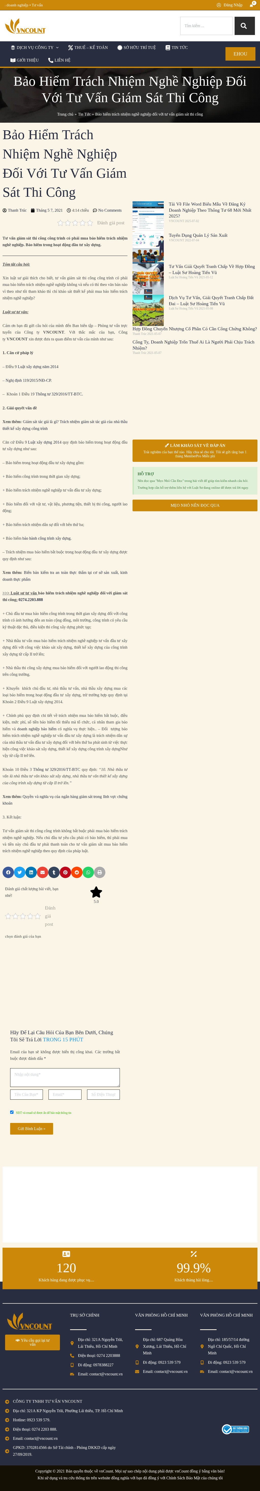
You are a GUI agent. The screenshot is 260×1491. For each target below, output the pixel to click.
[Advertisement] (65, 977)
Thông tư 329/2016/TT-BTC (56, 769)
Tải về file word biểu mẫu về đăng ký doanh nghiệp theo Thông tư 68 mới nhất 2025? (210, 210)
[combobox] (206, 26)
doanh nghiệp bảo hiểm (36, 729)
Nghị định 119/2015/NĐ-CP (28, 380)
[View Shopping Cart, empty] (251, 5)
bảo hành (30, 538)
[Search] (245, 26)
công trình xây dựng (54, 538)
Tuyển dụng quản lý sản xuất (198, 235)
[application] (56, 47)
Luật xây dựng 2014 (44, 442)
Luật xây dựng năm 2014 (38, 367)
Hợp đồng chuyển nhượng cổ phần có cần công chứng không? (195, 328)
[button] (34, 47)
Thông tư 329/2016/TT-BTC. (59, 394)
